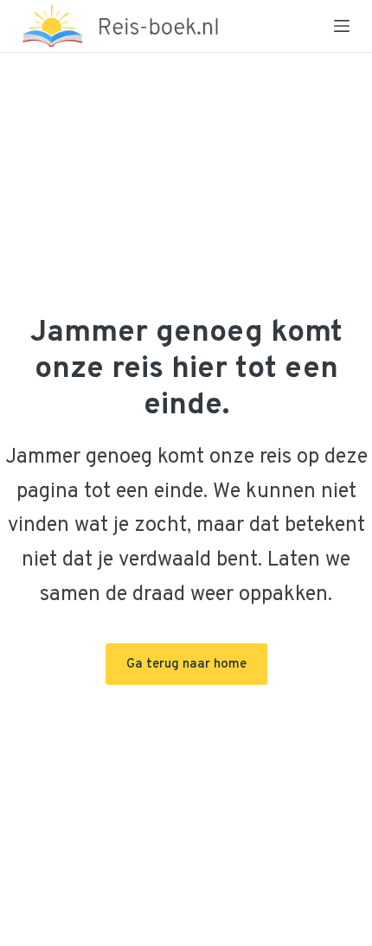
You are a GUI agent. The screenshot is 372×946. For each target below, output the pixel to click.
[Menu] (342, 26)
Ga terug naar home (186, 664)
